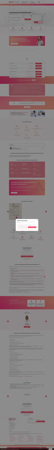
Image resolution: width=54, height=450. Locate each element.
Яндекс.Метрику (19, 448)
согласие (45, 448)
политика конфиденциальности (8, 449)
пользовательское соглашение (15, 449)
